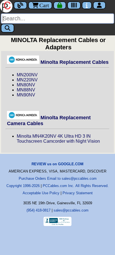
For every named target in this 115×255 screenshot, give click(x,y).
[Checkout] (59, 5)
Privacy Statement (78, 193)
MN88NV (26, 90)
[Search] (7, 28)
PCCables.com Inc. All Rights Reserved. (76, 186)
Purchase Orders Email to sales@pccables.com (58, 178)
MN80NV (26, 84)
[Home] (7, 5)
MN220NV (27, 79)
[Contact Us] (87, 5)
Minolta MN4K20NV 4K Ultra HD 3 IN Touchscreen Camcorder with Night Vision (58, 139)
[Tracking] (74, 5)
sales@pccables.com (71, 210)
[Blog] (20, 5)
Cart (44, 5)
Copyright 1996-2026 (23, 186)
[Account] (99, 5)
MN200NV (27, 74)
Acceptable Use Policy (41, 193)
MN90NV (26, 95)
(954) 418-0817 (39, 210)
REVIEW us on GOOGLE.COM (57, 164)
